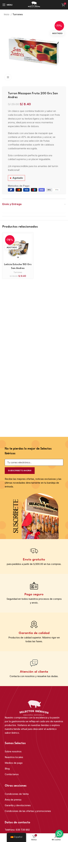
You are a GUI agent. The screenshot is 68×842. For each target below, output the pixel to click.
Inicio (7, 14)
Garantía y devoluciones (18, 805)
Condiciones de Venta (17, 793)
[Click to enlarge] (8, 77)
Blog (7, 768)
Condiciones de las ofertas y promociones (28, 811)
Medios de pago (14, 762)
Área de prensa (13, 799)
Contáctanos (12, 774)
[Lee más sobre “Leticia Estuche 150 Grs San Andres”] (18, 257)
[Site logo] (34, 4)
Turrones (17, 14)
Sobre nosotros (13, 751)
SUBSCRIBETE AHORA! (19, 470)
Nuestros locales (14, 757)
